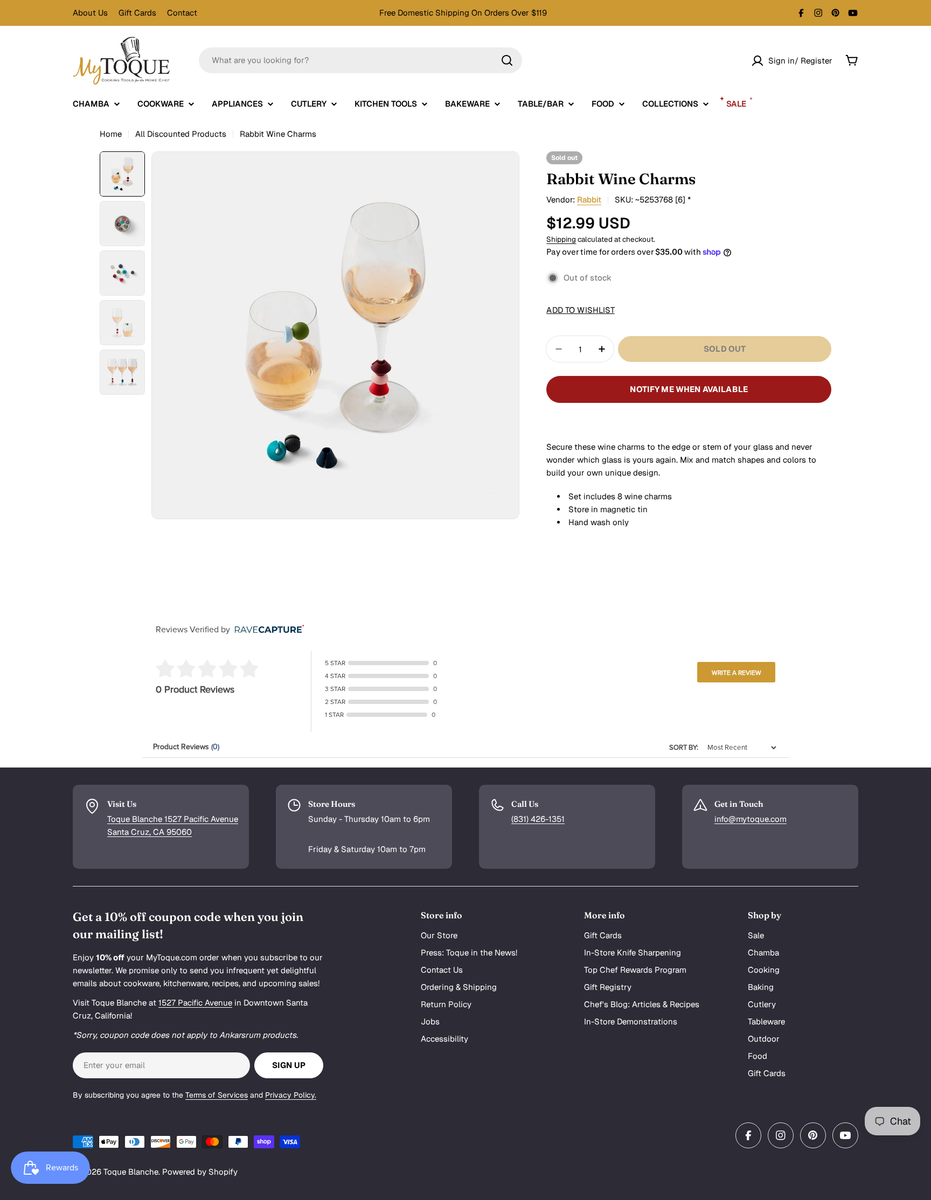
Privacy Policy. (290, 1095)
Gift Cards (137, 13)
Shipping (561, 239)
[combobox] (360, 60)
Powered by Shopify (200, 1172)
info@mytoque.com (750, 819)
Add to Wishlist (580, 310)
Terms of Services (216, 1095)
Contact (182, 13)
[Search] (507, 60)
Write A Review (736, 672)
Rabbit (589, 199)
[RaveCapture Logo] (266, 630)
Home (111, 134)
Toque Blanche (130, 1172)
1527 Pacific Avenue (195, 1002)
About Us (90, 13)
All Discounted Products (180, 134)
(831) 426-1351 (538, 819)
